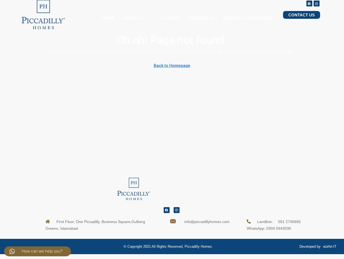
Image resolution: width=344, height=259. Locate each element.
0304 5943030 (278, 228)
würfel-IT (329, 246)
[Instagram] (317, 3)
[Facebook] (309, 3)
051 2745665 (289, 222)
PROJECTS (133, 18)
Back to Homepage (172, 65)
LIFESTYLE (169, 18)
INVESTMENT (201, 18)
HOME (108, 18)
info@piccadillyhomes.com (207, 222)
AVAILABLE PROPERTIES (247, 18)
